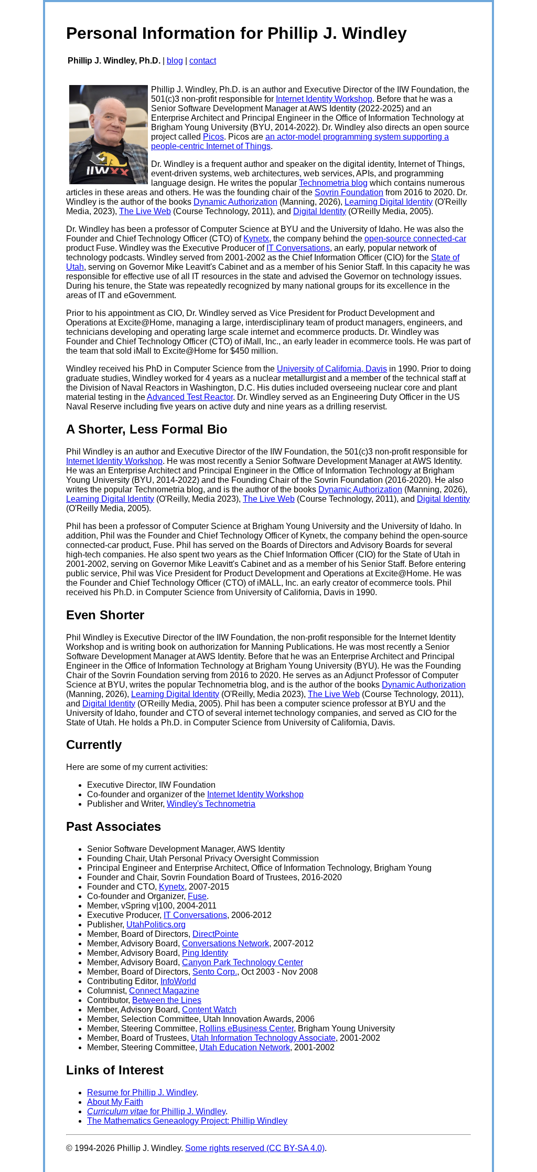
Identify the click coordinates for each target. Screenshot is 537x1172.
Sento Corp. (214, 971)
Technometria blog (333, 182)
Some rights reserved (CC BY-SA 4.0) (255, 1148)
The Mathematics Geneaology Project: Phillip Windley (187, 1120)
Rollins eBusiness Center (246, 1028)
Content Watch (209, 1009)
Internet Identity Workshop (324, 98)
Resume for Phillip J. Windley (141, 1092)
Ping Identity (205, 952)
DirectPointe (215, 934)
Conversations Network (225, 943)
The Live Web (145, 211)
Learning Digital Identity (389, 201)
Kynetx (256, 238)
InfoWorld (178, 981)
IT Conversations (298, 248)
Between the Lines (166, 1000)
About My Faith (115, 1101)
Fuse (197, 896)
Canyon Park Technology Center (242, 962)
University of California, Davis (332, 368)
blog (175, 60)
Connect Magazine (164, 990)
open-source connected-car (415, 238)
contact (202, 60)
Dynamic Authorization (235, 201)
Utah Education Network (244, 1047)
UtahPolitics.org (156, 924)
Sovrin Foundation (349, 192)
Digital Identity (319, 211)
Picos (213, 136)
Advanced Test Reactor (190, 397)
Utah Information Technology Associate (263, 1037)
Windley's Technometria (211, 803)
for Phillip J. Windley (156, 1111)
